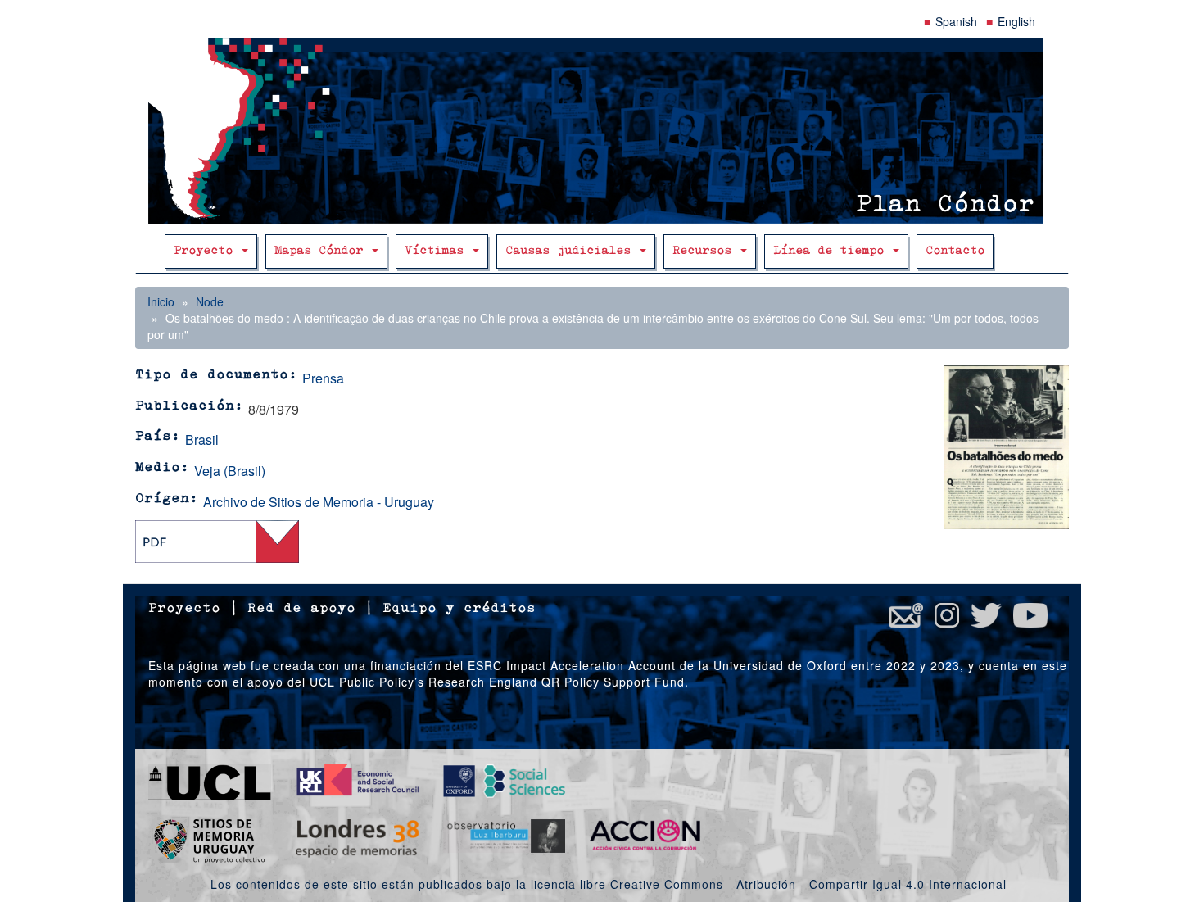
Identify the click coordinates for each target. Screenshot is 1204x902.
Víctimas (438, 251)
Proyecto (207, 251)
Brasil (202, 439)
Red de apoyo (301, 608)
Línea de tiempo (832, 251)
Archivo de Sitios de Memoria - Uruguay (318, 501)
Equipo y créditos (459, 608)
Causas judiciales (571, 251)
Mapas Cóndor (322, 251)
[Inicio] (602, 131)
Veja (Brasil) (229, 470)
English (1016, 21)
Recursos (705, 251)
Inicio (160, 301)
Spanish (956, 21)
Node (210, 301)
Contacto (955, 251)
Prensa (323, 378)
